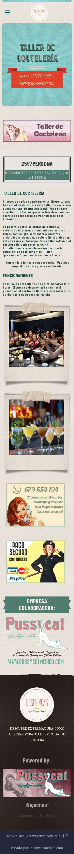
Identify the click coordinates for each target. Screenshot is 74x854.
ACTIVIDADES (41, 76)
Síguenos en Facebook (37, 815)
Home (23, 76)
